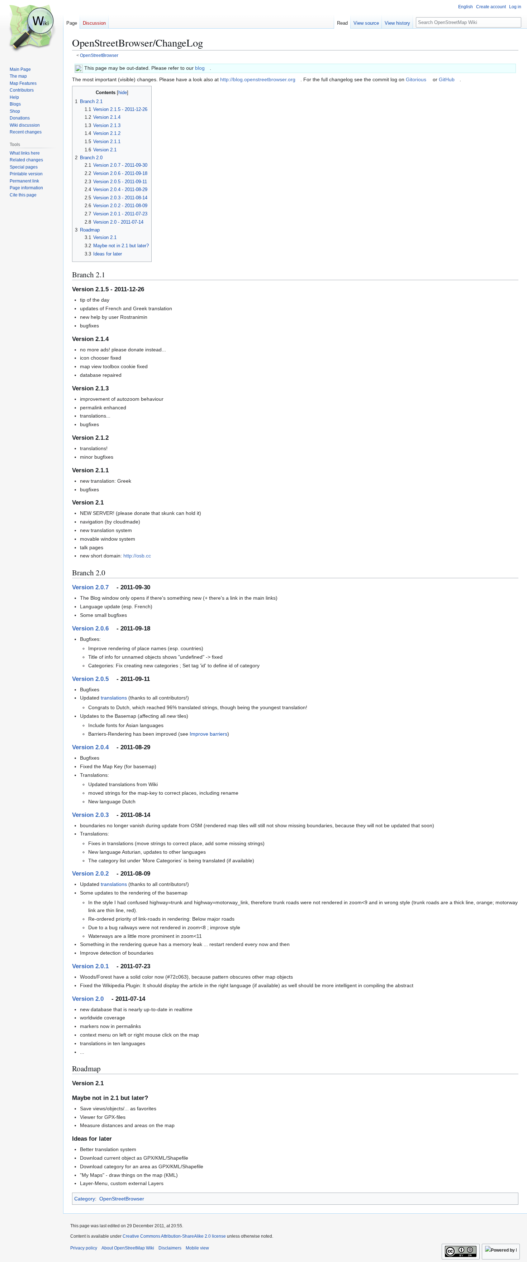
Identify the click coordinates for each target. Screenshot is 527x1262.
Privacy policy (83, 1248)
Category (84, 1199)
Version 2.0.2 (90, 873)
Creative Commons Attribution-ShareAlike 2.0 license (174, 1236)
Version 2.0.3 (90, 815)
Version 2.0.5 (90, 679)
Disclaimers (169, 1248)
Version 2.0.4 (90, 747)
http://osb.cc (137, 556)
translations (114, 698)
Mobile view (197, 1248)
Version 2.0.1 (90, 966)
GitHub (447, 79)
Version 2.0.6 (90, 628)
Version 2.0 (88, 998)
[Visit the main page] (31, 28)
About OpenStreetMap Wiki (127, 1248)
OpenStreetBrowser (99, 55)
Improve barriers (208, 734)
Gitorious (416, 79)
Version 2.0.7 (90, 587)
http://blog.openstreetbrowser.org (257, 79)
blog (200, 68)
